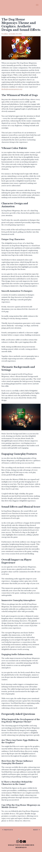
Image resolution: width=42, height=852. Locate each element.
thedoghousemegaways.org (11, 89)
